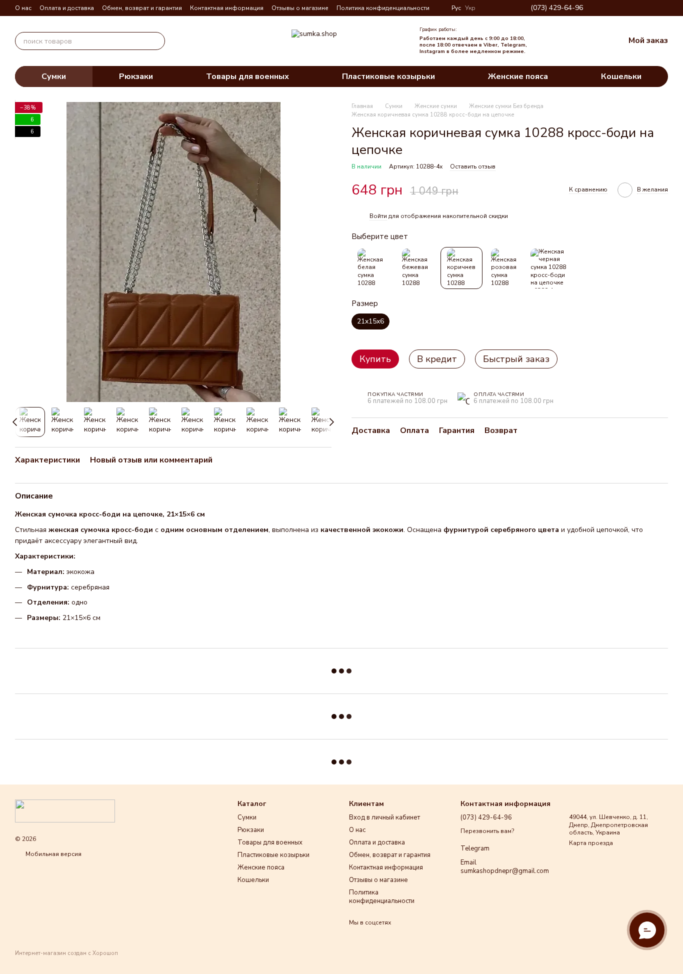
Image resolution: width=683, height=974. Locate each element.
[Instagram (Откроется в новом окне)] (616, 8)
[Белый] (373, 269)
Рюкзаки (136, 76)
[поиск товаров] (156, 41)
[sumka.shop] (65, 810)
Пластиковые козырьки (388, 76)
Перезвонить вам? (487, 831)
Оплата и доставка (67, 8)
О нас (23, 8)
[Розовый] (506, 269)
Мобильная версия (53, 854)
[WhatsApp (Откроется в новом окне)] (664, 8)
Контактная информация (227, 8)
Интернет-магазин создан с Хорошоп (66, 953)
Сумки (54, 76)
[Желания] (574, 41)
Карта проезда (591, 843)
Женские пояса (518, 76)
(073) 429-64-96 (556, 8)
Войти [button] (378, 216)
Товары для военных (247, 76)
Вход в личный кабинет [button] (384, 817)
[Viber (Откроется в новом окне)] (652, 8)
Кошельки (621, 76)
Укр (470, 8)
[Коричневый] (461, 269)
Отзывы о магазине (300, 8)
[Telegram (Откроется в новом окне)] (640, 8)
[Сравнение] (552, 41)
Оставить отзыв (473, 167)
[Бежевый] (417, 269)
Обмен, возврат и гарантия (142, 8)
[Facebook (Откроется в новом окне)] (628, 8)
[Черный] (551, 269)
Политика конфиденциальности (383, 8)
